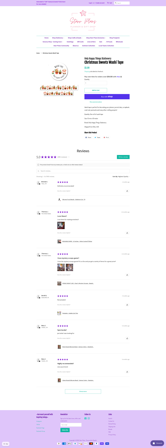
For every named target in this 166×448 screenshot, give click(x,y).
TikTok (38, 424)
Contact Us (111, 421)
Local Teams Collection (106, 46)
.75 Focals (109, 42)
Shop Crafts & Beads (75, 38)
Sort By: (115, 177)
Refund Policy (112, 424)
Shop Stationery (57, 38)
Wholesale (119, 42)
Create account (99, 3)
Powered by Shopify (91, 440)
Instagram (39, 421)
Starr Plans (82, 440)
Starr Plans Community (61, 46)
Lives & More (91, 42)
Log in (90, 3)
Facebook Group (40, 431)
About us (76, 46)
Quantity (86, 79)
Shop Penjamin (115, 38)
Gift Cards (80, 42)
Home (46, 38)
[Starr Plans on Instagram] (89, 419)
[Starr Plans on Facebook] (85, 419)
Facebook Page (40, 428)
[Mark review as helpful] (127, 190)
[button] (69, 157)
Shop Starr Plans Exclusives (95, 38)
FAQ (109, 432)
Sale (100, 42)
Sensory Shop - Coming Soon (52, 42)
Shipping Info (111, 426)
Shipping (87, 71)
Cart (111, 3)
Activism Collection (88, 46)
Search (110, 418)
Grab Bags (70, 42)
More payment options (96, 102)
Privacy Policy (112, 434)
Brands (110, 429)
